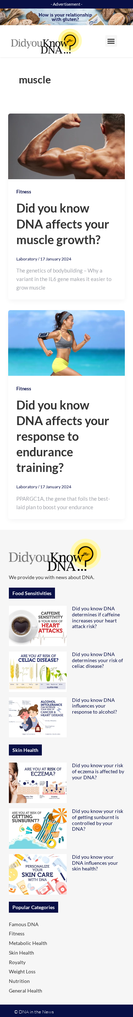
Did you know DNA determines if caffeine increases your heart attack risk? (96, 617)
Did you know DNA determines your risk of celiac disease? (97, 660)
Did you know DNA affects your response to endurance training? (62, 436)
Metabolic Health (28, 943)
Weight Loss (22, 971)
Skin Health (21, 953)
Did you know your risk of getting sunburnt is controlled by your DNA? (97, 820)
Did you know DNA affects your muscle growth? (62, 223)
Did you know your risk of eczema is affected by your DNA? (98, 771)
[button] (111, 41)
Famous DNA (24, 924)
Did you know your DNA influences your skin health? (95, 863)
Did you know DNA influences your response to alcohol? (94, 706)
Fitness (23, 191)
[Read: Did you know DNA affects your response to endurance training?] (66, 342)
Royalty (17, 962)
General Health (25, 991)
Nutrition (19, 981)
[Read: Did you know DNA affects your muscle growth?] (66, 145)
